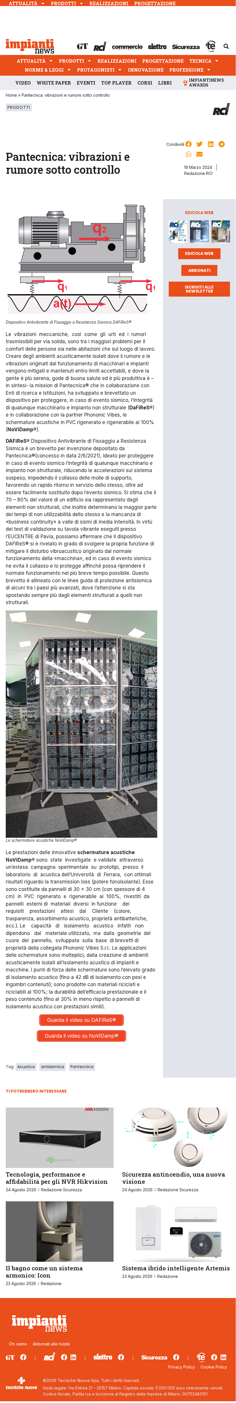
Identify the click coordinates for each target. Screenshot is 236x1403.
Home (11, 95)
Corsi (144, 82)
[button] (226, 46)
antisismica (52, 1067)
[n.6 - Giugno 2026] (199, 232)
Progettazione (155, 3)
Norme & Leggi (44, 70)
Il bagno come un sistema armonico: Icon (44, 1271)
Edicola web (199, 253)
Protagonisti (96, 70)
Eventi (86, 82)
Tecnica (200, 61)
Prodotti (63, 3)
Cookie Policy (214, 1366)
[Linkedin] (73, 1357)
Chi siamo (18, 1343)
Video (23, 82)
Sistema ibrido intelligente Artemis (176, 1268)
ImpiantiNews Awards (206, 82)
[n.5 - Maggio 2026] (221, 232)
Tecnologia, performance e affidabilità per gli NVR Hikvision (57, 1178)
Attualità (23, 3)
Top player (116, 82)
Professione (186, 70)
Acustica (26, 1067)
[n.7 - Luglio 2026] (178, 232)
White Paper (54, 82)
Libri (165, 82)
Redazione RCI (198, 173)
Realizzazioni (108, 3)
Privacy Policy (181, 1366)
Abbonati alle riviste (51, 1343)
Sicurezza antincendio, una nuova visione (173, 1178)
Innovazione (146, 70)
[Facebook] (23, 1357)
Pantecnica (81, 1067)
